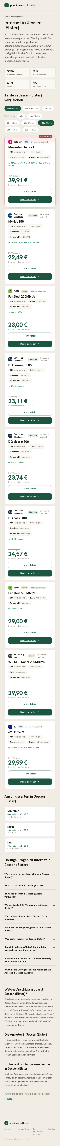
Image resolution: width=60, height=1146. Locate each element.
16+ (34, 116)
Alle (47, 108)
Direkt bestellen (28, 199)
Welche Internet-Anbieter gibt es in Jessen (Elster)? (26, 876)
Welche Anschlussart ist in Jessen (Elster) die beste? (26, 918)
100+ (46, 123)
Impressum (9, 1129)
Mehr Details (30, 191)
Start (6, 16)
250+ (12, 129)
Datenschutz (23, 1129)
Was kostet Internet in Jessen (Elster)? (24, 938)
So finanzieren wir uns (38, 1131)
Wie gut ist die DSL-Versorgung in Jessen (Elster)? (26, 906)
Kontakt (52, 1129)
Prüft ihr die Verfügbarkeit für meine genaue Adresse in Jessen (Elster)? (27, 971)
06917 (9, 1099)
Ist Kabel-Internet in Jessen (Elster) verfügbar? (23, 895)
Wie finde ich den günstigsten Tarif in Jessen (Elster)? (27, 929)
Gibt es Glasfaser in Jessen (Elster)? (23, 885)
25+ (12, 123)
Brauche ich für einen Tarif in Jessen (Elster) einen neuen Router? (27, 960)
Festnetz (13, 108)
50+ (29, 123)
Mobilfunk (31, 108)
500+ (30, 129)
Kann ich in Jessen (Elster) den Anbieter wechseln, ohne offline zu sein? (25, 949)
